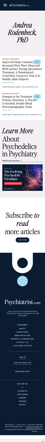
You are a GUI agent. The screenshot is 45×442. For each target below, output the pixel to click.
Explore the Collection (10, 161)
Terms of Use (20, 425)
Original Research (11, 59)
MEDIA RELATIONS (22, 335)
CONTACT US (22, 342)
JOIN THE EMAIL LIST (22, 363)
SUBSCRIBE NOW (22, 371)
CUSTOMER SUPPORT (22, 346)
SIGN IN (22, 357)
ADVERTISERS (22, 332)
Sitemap (34, 431)
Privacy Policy (9, 425)
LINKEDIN (22, 398)
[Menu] (5, 5)
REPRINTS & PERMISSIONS (22, 339)
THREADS (22, 401)
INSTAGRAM (22, 394)
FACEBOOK (22, 391)
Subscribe (22, 240)
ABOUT (22, 328)
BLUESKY (22, 404)
